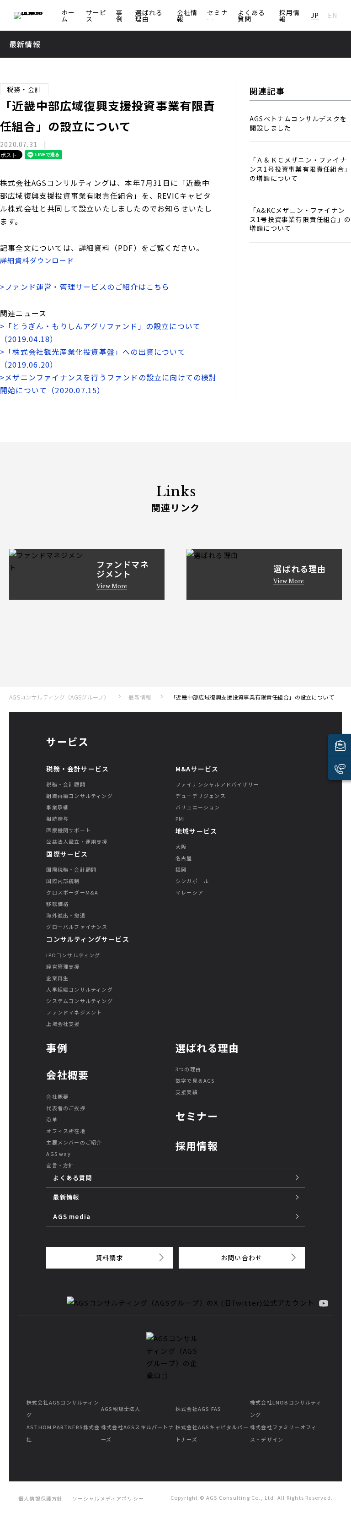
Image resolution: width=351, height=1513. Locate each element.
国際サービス (67, 853)
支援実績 (187, 1091)
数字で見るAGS (195, 1080)
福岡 (181, 869)
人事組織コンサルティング (79, 989)
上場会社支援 (63, 1023)
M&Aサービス (197, 768)
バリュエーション (198, 807)
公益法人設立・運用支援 (76, 841)
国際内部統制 (63, 880)
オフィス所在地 (65, 1130)
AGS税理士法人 (121, 1408)
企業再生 (57, 978)
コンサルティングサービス (87, 939)
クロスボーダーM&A (72, 892)
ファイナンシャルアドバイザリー (217, 784)
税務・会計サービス (77, 768)
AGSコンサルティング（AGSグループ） (59, 697)
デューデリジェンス (201, 795)
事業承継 (57, 807)
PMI (181, 818)
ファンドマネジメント (74, 1012)
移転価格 (57, 903)
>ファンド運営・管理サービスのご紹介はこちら (85, 286)
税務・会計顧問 (65, 784)
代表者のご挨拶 (65, 1108)
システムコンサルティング (79, 1000)
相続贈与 (57, 818)
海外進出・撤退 (65, 915)
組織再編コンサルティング (79, 795)
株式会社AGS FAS (198, 1408)
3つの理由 (188, 1069)
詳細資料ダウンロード (37, 260)
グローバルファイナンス (76, 926)
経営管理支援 (63, 966)
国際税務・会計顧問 (71, 869)
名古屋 (184, 858)
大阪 (181, 846)
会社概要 (57, 1096)
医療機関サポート (68, 830)
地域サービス (196, 830)
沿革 (51, 1119)
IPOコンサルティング (73, 955)
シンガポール (192, 880)
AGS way (58, 1153)
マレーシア (189, 892)
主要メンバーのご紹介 (74, 1142)
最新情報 (139, 697)
